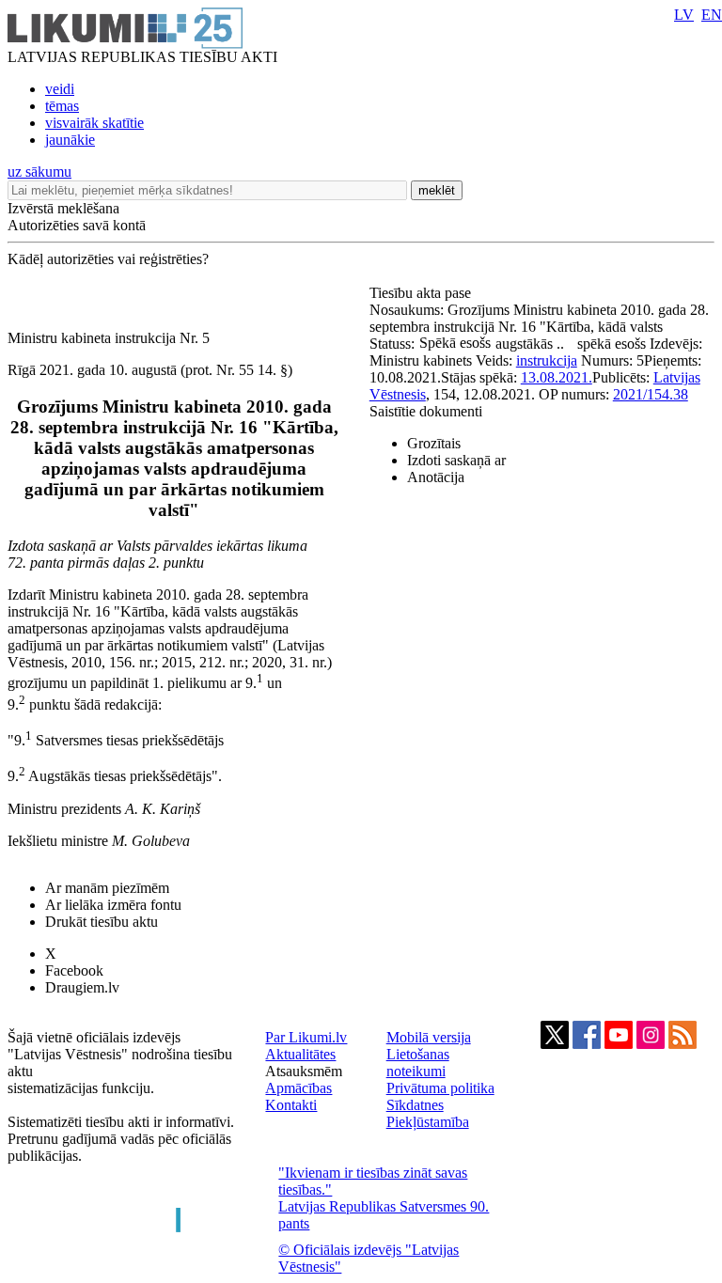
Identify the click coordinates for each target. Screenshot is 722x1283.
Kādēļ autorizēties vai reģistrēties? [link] (108, 259)
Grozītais (434, 443)
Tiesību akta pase (422, 293)
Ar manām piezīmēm (107, 888)
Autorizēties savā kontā (77, 225)
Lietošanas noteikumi (417, 1062)
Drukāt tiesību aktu (101, 922)
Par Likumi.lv (306, 1037)
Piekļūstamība (427, 1122)
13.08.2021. (556, 377)
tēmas (62, 106)
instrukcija (546, 360)
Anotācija (435, 477)
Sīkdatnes (415, 1105)
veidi (59, 89)
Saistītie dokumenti (425, 411)
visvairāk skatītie (94, 123)
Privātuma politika (440, 1088)
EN (711, 15)
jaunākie (70, 140)
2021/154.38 (650, 394)
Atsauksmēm (303, 1071)
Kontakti (291, 1105)
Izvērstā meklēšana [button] (63, 208)
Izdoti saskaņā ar (456, 460)
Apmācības (298, 1088)
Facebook (74, 970)
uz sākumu (39, 172)
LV (684, 15)
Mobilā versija (428, 1037)
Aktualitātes (300, 1054)
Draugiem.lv (82, 987)
